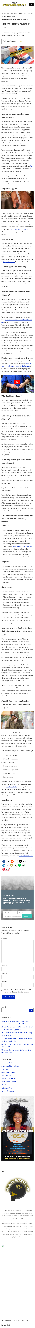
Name (4, 966)
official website (11, 787)
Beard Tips (5, 1069)
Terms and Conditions (20, 1320)
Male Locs (5, 1085)
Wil (5, 27)
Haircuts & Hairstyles (8, 1078)
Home (3, 13)
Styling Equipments (8, 1091)
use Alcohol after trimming (19, 229)
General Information (11, 13)
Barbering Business (8, 1063)
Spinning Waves (6, 1088)
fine (31, 166)
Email (4, 973)
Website (4, 981)
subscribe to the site (26, 856)
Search (3, 1007)
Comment (5, 938)
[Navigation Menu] (31, 4)
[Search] (31, 1010)
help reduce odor (9, 262)
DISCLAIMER (6, 1320)
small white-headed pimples (22, 546)
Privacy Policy (6, 1325)
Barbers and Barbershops (10, 1066)
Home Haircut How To (9, 1081)
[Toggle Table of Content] (20, 41)
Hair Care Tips (6, 1075)
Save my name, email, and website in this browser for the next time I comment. (17, 990)
